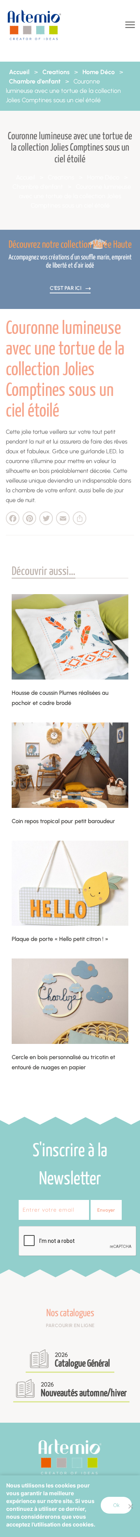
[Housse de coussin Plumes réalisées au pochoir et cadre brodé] (70, 636)
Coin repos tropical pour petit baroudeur (63, 821)
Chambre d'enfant (35, 81)
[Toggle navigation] (129, 25)
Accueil (19, 72)
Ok (116, 1505)
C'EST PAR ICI (66, 288)
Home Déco (98, 72)
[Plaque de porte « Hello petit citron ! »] (70, 883)
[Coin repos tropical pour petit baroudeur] (70, 765)
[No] (130, 1506)
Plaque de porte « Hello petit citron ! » (60, 938)
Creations (56, 72)
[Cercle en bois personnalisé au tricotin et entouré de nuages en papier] (70, 1001)
